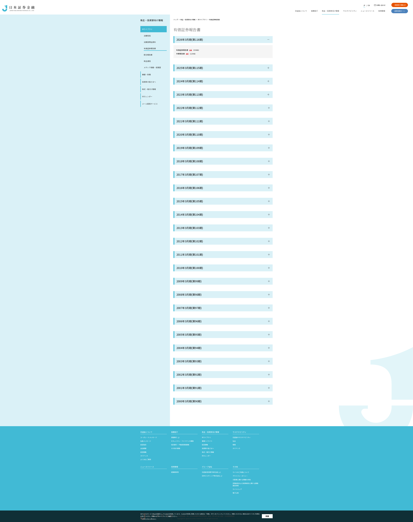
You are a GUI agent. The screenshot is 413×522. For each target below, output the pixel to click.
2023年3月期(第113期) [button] (189, 94)
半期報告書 (180, 53)
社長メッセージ (145, 441)
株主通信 (147, 61)
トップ (175, 19)
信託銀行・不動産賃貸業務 (180, 445)
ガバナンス (144, 456)
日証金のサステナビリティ (242, 437)
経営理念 (143, 445)
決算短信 (147, 35)
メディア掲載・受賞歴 (152, 67)
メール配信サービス (150, 103)
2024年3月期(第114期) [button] (189, 81)
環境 (234, 445)
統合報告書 (148, 54)
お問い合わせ (380, 5)
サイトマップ (237, 489)
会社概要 (143, 448)
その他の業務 (175, 448)
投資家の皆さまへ (149, 82)
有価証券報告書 (182, 50)
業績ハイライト (207, 441)
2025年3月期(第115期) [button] (189, 68)
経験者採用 (175, 472)
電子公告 (236, 493)
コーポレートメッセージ (148, 437)
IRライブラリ (147, 29)
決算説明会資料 (150, 42)
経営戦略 (143, 452)
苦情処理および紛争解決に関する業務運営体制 (245, 484)
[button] (223, 107)
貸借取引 (174, 437)
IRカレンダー (147, 96)
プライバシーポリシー (149, 519)
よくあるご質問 (145, 459)
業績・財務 (146, 74)
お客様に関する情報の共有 (242, 480)
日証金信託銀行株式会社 (210, 472)
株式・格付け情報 (149, 89)
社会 (234, 441)
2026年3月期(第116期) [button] (189, 39)
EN (369, 5)
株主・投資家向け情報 (151, 20)
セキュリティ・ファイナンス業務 (182, 441)
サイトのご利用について (241, 472)
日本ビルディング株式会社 (211, 476)
